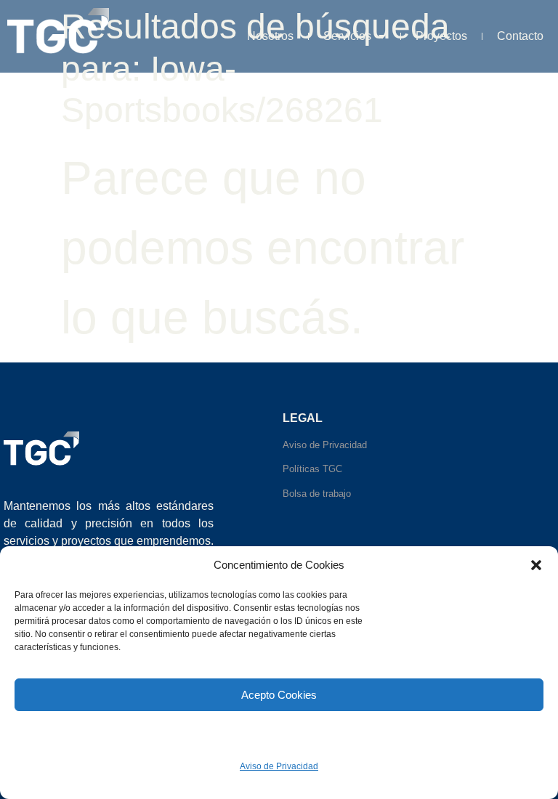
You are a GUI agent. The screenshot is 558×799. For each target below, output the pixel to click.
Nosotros (270, 36)
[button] (536, 565)
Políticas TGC (312, 468)
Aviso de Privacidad (279, 766)
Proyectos (441, 36)
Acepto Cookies (279, 695)
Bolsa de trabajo (317, 493)
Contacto (520, 36)
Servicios (347, 36)
